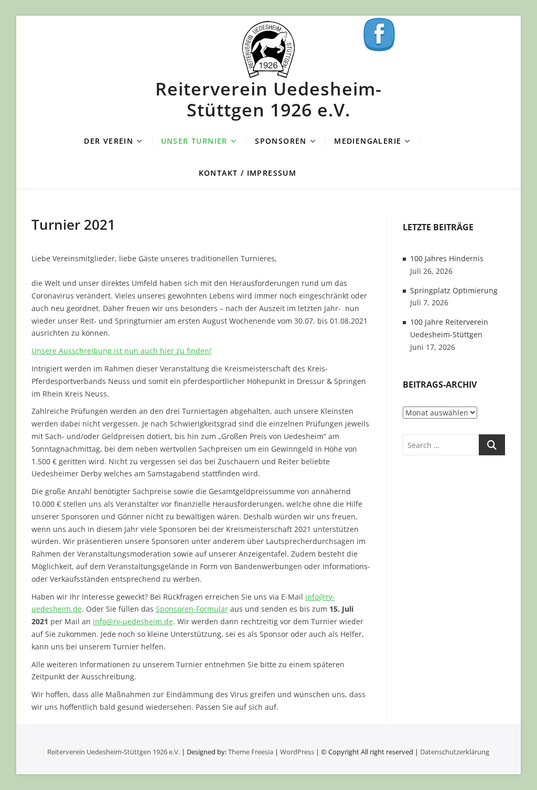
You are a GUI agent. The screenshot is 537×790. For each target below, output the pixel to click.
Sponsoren (281, 141)
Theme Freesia (250, 751)
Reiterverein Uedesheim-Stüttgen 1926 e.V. (268, 99)
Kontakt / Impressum (248, 173)
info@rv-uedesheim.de (133, 621)
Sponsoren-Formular (192, 609)
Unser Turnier (194, 141)
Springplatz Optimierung (454, 290)
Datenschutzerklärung (454, 751)
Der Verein (108, 141)
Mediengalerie (367, 141)
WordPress (297, 751)
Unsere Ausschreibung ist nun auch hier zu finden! (121, 351)
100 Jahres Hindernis (447, 258)
